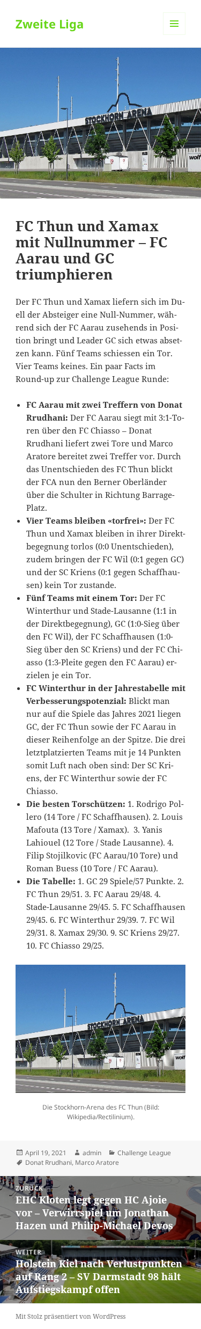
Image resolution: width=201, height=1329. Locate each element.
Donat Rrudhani (48, 1162)
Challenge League (144, 1152)
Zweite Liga (50, 24)
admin (92, 1152)
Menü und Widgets (174, 34)
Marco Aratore (97, 1162)
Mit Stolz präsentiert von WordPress (70, 1316)
